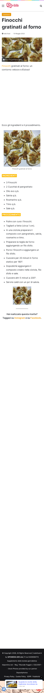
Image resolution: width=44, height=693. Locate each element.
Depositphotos (22, 673)
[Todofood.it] (12, 5)
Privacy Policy (9, 676)
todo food (7, 33)
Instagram (19, 318)
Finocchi (6, 66)
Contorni (6, 14)
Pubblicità (36, 676)
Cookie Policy (21, 676)
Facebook (35, 318)
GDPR (29, 676)
